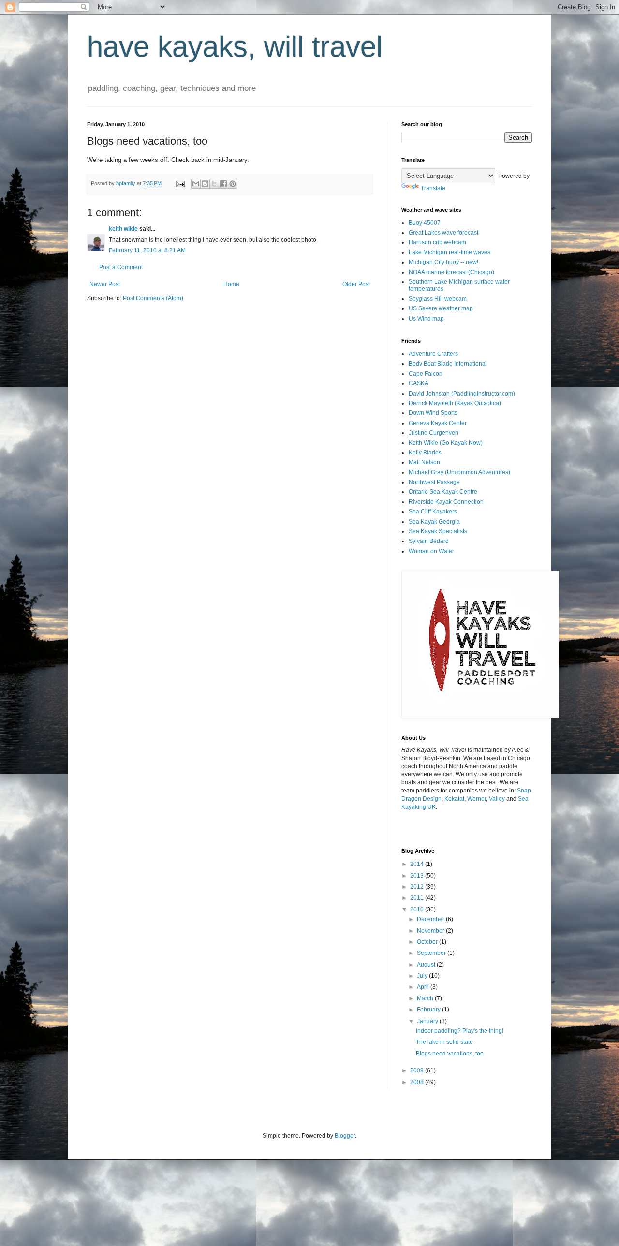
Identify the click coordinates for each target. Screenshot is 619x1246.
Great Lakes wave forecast (443, 232)
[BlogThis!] (205, 184)
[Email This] (196, 184)
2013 (417, 875)
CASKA (418, 383)
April (423, 986)
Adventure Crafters (433, 354)
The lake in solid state (444, 1042)
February (429, 1009)
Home (231, 284)
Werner (476, 798)
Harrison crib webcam (437, 242)
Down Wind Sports (433, 413)
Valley (497, 798)
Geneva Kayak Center (438, 423)
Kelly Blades (425, 452)
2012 (417, 886)
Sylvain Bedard (429, 541)
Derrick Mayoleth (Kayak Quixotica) (455, 403)
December (431, 919)
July (423, 975)
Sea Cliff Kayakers (433, 511)
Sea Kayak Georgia (434, 521)
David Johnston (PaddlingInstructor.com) (462, 393)
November (431, 930)
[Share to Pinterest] (232, 184)
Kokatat (454, 798)
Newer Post (104, 284)
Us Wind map (426, 318)
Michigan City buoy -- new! (443, 262)
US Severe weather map (441, 308)
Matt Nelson (424, 462)
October (428, 941)
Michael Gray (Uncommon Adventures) (459, 472)
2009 (417, 1070)
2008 (417, 1082)
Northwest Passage (434, 482)
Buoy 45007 (425, 223)
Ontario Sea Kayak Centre (443, 491)
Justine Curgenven (433, 432)
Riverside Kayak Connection (446, 501)
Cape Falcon (425, 373)
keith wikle (123, 228)
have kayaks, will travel (235, 46)
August (427, 964)
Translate (433, 188)
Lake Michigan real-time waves (449, 252)
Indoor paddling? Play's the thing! (459, 1030)
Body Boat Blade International (448, 363)
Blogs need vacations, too (450, 1053)
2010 (417, 909)
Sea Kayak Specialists (438, 531)
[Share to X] (214, 184)
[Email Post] (180, 183)
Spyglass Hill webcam (438, 298)
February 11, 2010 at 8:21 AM (147, 250)
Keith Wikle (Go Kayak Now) (446, 443)
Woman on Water (431, 551)
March (426, 998)
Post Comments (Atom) (153, 298)
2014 (417, 864)
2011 (417, 897)
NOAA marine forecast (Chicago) (451, 272)
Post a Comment (121, 267)
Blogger (345, 1135)
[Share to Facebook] (223, 184)
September (432, 953)
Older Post (356, 284)
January (428, 1021)
